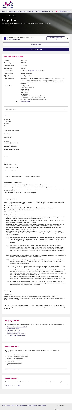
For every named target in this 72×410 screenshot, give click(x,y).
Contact (51, 11)
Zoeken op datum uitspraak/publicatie (17, 327)
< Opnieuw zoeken (36, 44)
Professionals (44, 11)
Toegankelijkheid (23, 405)
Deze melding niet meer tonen (55, 38)
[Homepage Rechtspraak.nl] (7, 4)
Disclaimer (44, 405)
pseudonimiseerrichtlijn (13, 39)
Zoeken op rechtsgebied (13, 332)
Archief (39, 405)
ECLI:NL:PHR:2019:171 (33, 70)
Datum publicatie (9, 65)
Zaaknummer (8, 68)
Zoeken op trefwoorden (13, 328)
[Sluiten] (67, 38)
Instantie (6, 60)
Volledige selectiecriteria (12, 369)
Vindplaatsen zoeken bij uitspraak (16, 333)
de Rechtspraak (36, 11)
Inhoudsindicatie (9, 78)
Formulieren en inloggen (64, 11)
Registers (28, 11)
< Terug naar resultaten (36, 49)
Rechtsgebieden (8, 73)
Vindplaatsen (8, 85)
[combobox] (36, 109)
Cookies (16, 405)
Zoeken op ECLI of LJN (13, 330)
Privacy (12, 405)
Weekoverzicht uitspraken (13, 385)
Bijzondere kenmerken (10, 76)
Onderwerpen (9, 11)
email (69, 405)
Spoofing (30, 405)
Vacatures (34, 405)
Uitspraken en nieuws (19, 11)
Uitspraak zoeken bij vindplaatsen (16, 335)
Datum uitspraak (9, 63)
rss (66, 405)
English (4, 405)
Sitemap (8, 405)
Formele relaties (9, 70)
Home (3, 11)
